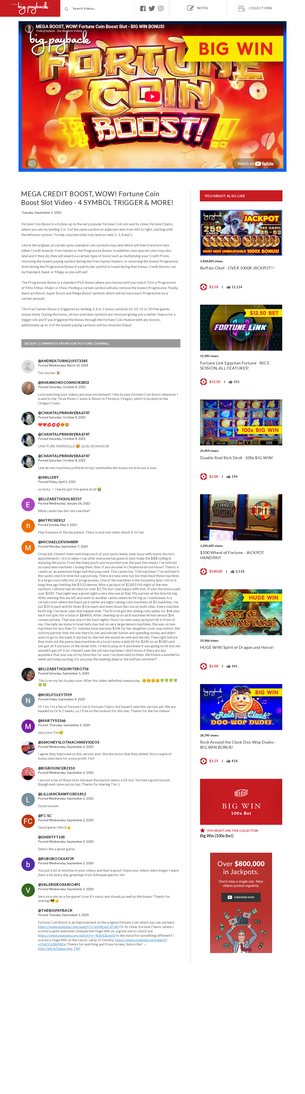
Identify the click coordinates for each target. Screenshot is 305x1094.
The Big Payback (30, 8)
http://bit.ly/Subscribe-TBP (59, 948)
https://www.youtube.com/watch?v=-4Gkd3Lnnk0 (76, 935)
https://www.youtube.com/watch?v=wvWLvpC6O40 (78, 926)
